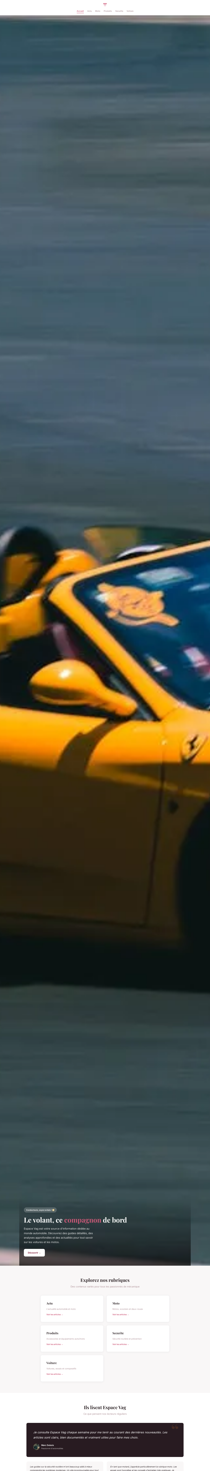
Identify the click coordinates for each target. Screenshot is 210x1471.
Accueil (80, 11)
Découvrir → (34, 1252)
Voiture (130, 11)
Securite (119, 11)
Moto (97, 11)
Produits (108, 11)
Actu (89, 11)
